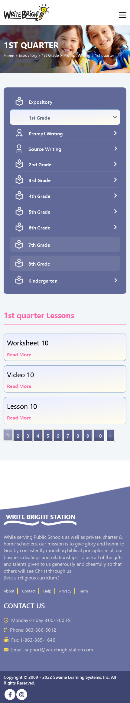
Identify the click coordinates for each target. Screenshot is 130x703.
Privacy (65, 591)
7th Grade (39, 244)
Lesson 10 (22, 406)
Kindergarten (42, 280)
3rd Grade (40, 180)
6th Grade (39, 227)
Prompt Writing (46, 133)
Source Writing (44, 148)
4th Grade (39, 196)
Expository (40, 101)
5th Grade (39, 211)
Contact (28, 591)
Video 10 (20, 374)
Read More (19, 354)
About (9, 591)
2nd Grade (40, 164)
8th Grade (39, 263)
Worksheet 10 (27, 343)
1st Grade (39, 117)
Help (47, 591)
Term (83, 591)
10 (99, 435)
